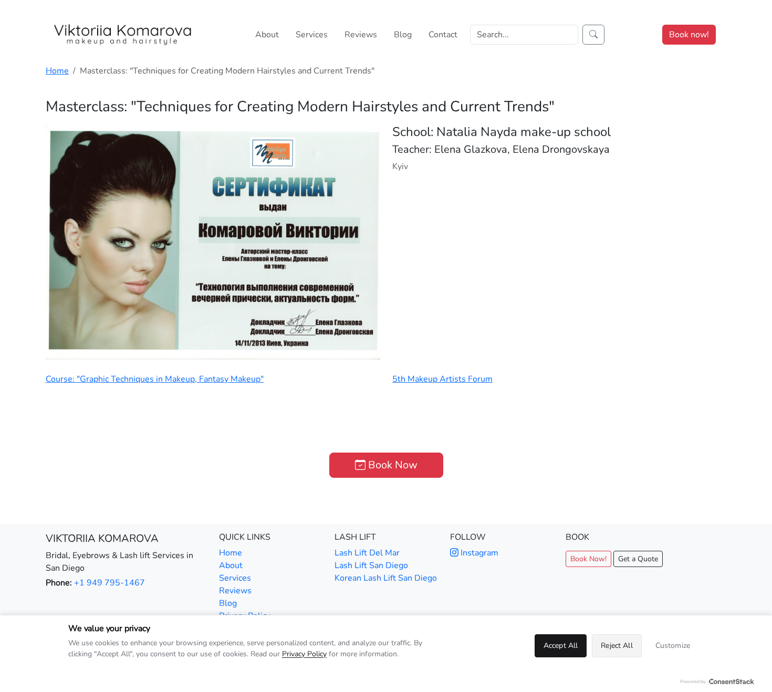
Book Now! (588, 559)
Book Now (392, 465)
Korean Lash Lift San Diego (386, 578)
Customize (672, 646)
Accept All (561, 646)
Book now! (689, 34)
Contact (443, 34)
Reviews (361, 34)
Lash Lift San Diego (371, 565)
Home (57, 71)
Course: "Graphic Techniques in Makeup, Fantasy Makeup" (155, 379)
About (267, 34)
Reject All (616, 646)
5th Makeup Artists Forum (442, 379)
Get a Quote (638, 559)
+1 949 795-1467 (109, 583)
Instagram (478, 553)
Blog (403, 34)
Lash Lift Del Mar (367, 553)
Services (312, 34)
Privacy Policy (304, 654)
